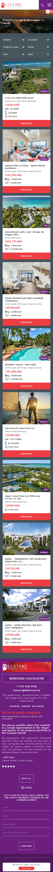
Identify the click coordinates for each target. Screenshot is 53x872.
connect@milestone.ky (26, 690)
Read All (26, 778)
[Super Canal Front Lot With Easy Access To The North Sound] (26, 476)
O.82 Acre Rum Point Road (19, 98)
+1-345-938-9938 (26, 686)
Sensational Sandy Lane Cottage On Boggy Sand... (24, 233)
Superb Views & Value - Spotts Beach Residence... (25, 166)
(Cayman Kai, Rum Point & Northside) (20, 101)
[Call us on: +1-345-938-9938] (47, 12)
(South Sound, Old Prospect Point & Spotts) (23, 171)
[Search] (42, 5)
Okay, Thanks (26, 868)
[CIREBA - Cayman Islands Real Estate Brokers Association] (26, 787)
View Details (26, 123)
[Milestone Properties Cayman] (11, 4)
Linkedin (25, 706)
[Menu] (49, 5)
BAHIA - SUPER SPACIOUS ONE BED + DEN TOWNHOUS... (24, 626)
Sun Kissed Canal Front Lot (19, 428)
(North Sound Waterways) (16, 431)
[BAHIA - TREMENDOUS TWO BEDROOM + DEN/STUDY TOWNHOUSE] (26, 539)
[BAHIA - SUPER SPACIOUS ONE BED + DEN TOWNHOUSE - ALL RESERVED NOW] (26, 605)
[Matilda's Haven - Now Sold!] (26, 344)
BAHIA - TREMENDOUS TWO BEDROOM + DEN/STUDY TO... (26, 560)
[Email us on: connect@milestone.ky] (51, 12)
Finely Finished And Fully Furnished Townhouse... (24, 299)
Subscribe (26, 846)
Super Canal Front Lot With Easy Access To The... (22, 497)
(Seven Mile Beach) (13, 237)
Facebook (15, 706)
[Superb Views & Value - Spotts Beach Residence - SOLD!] (26, 145)
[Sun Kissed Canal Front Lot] (26, 408)
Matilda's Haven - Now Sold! (20, 364)
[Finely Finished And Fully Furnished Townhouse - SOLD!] (26, 278)
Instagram (38, 706)
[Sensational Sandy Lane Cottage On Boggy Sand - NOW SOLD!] (26, 212)
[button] (13, 40)
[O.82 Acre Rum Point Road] (26, 78)
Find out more (35, 865)
